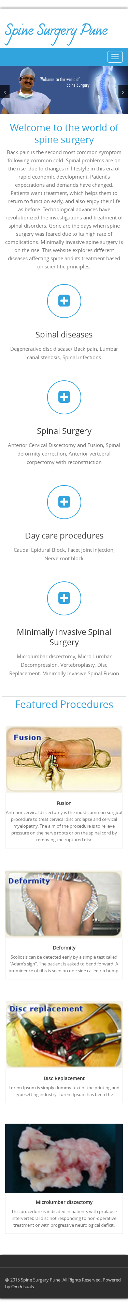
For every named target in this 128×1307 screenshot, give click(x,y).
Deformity (64, 947)
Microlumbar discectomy (64, 1202)
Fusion (64, 803)
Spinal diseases (64, 334)
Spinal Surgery (64, 430)
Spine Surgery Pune (56, 33)
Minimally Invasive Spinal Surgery (64, 636)
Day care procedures (64, 535)
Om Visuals (22, 1287)
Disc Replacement (64, 1078)
